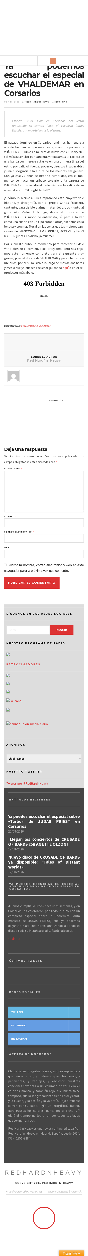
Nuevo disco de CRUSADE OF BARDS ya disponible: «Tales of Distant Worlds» (44, 862)
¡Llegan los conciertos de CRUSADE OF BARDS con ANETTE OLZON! (44, 842)
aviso (23, 325)
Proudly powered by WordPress (24, 1191)
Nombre (10, 516)
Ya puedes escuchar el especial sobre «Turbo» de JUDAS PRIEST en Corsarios (44, 821)
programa (32, 325)
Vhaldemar (44, 325)
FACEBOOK (18, 1025)
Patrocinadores (23, 664)
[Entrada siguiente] (64, 342)
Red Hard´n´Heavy (37, 102)
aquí (66, 268)
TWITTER (17, 1012)
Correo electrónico (19, 532)
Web (6, 548)
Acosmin (77, 1191)
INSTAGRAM (19, 1039)
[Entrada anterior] (24, 342)
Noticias (61, 102)
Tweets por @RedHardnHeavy (27, 783)
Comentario (13, 469)
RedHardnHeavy (44, 1172)
